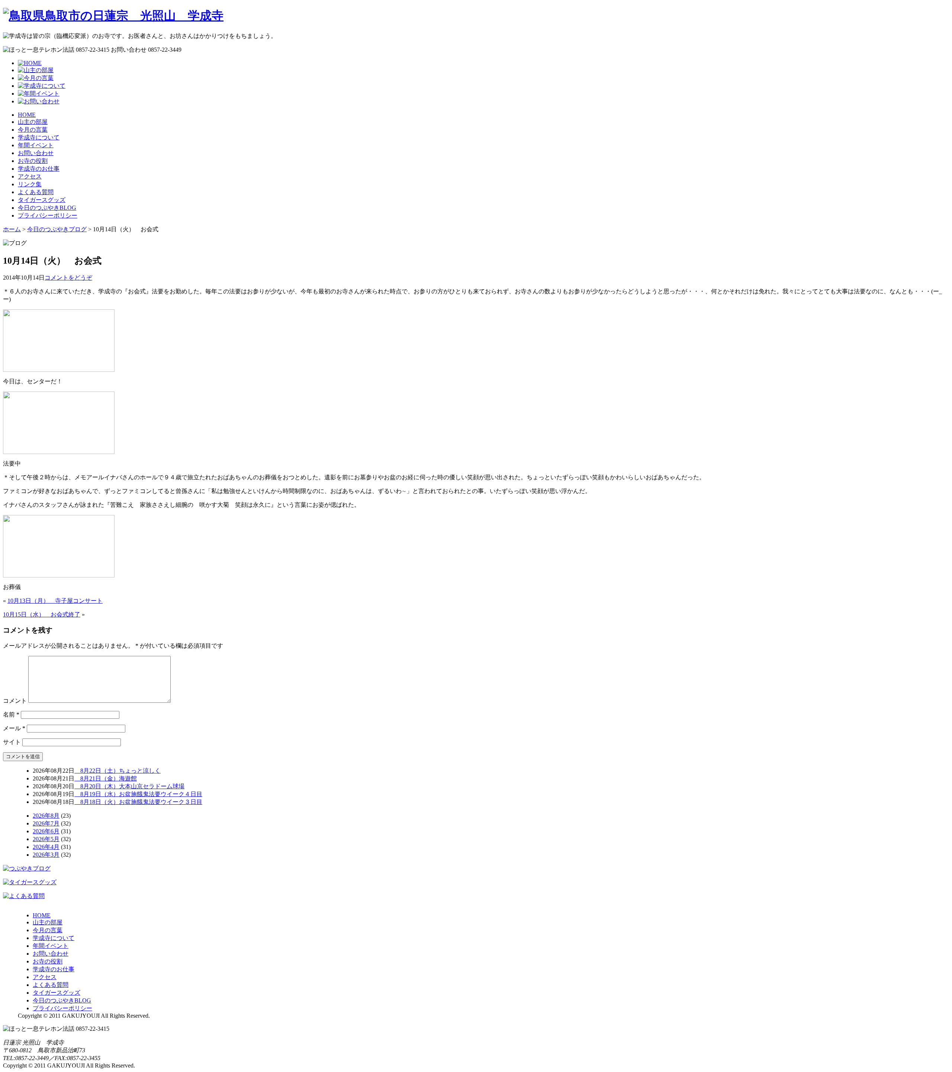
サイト (12, 742)
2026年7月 (46, 823)
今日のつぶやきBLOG (47, 208)
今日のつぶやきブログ (57, 229)
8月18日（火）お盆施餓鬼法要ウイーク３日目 (138, 802)
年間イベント (36, 145)
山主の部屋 (33, 122)
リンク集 (30, 184)
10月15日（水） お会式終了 (41, 614)
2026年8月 (46, 815)
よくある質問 (36, 192)
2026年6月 (46, 831)
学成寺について (39, 137)
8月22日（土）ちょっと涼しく (117, 770)
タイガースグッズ (41, 200)
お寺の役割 (33, 161)
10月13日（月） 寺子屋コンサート (55, 601)
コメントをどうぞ (68, 277)
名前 (11, 714)
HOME (27, 115)
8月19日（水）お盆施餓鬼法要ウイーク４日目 (138, 794)
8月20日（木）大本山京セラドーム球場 (129, 786)
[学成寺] (113, 15)
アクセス (30, 176)
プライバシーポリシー (47, 215)
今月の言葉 (33, 129)
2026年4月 (46, 847)
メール (14, 728)
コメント (15, 701)
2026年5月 (46, 839)
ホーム (12, 229)
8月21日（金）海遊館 (105, 778)
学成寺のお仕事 (39, 168)
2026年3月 (46, 855)
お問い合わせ (36, 153)
